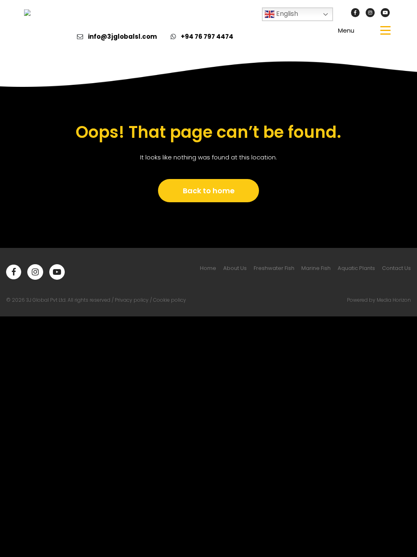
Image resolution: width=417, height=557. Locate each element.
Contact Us (396, 268)
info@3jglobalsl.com (122, 36)
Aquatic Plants (356, 268)
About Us (235, 268)
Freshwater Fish (274, 268)
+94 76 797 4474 (207, 36)
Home (208, 268)
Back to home (209, 191)
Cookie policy (169, 299)
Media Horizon (394, 299)
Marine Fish (316, 268)
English (286, 13)
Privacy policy (132, 299)
